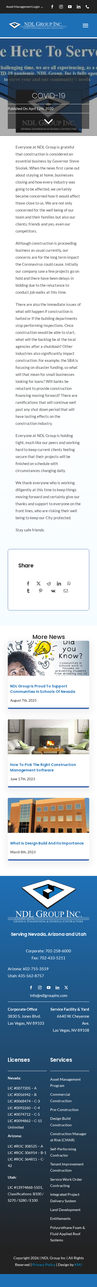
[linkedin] (78, 7)
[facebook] (52, 7)
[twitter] (66, 987)
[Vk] (53, 591)
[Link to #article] (48, 121)
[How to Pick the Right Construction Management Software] (48, 721)
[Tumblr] (28, 591)
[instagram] (61, 7)
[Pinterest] (40, 591)
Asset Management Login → (24, 7)
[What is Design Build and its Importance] (48, 799)
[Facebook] (28, 583)
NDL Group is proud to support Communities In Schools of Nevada (42, 689)
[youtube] (70, 7)
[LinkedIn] (59, 583)
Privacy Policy (43, 1264)
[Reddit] (49, 583)
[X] (38, 583)
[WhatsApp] (69, 583)
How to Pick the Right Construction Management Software (43, 767)
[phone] (87, 7)
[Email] (65, 591)
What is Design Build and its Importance (47, 843)
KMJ (78, 1264)
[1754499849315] (48, 642)
